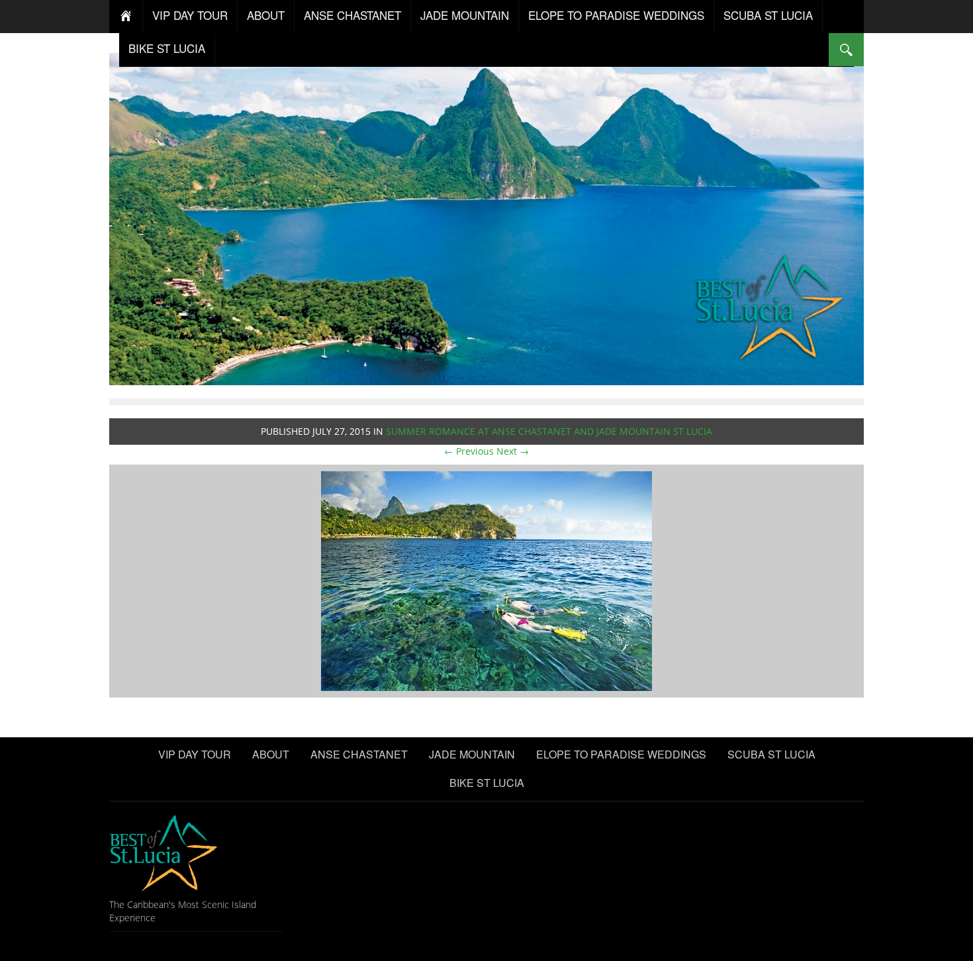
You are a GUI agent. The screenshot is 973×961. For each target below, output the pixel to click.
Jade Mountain (464, 15)
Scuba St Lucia (768, 15)
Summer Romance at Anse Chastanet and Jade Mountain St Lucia (549, 431)
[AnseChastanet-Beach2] (486, 580)
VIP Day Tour (190, 15)
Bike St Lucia (166, 48)
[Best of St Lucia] (486, 217)
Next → (512, 451)
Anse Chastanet (352, 15)
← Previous (469, 451)
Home (126, 16)
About (266, 15)
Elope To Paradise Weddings (616, 15)
